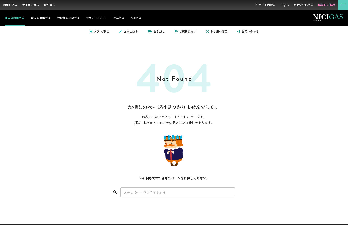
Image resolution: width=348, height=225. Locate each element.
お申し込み (131, 31)
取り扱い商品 (218, 31)
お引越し (159, 31)
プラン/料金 (101, 31)
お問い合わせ (250, 31)
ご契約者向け (187, 31)
